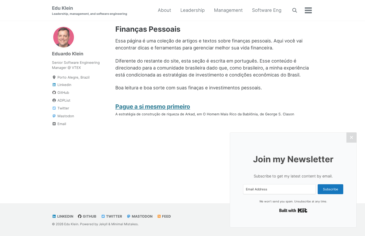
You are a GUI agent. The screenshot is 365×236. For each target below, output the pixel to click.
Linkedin (64, 216)
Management (228, 10)
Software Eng (266, 10)
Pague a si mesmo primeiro (152, 106)
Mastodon (142, 216)
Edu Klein (89, 10)
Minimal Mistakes (124, 224)
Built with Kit (293, 210)
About (164, 10)
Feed (166, 216)
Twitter (113, 216)
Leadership (192, 10)
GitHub (89, 216)
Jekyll (103, 224)
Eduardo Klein (67, 53)
